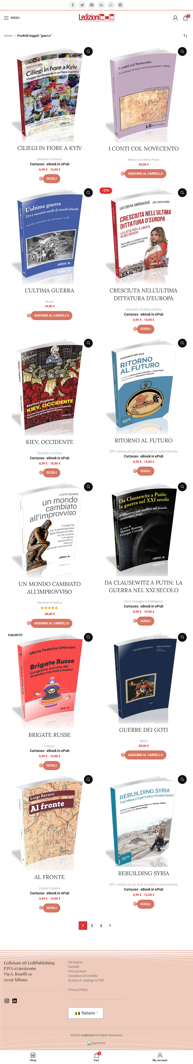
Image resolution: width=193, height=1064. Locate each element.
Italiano (88, 1013)
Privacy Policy (78, 990)
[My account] (175, 18)
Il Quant (49, 746)
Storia (49, 301)
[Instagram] (7, 1003)
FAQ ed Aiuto (77, 971)
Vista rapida (88, 51)
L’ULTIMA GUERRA (49, 290)
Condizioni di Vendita (83, 976)
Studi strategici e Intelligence (143, 601)
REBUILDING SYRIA (143, 873)
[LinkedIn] (15, 1003)
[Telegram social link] (120, 5)
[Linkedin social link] (101, 5)
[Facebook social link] (72, 5)
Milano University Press (143, 160)
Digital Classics (49, 888)
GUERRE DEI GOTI (143, 729)
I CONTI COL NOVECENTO (144, 148)
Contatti (73, 967)
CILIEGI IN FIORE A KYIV (49, 147)
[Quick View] (41, 178)
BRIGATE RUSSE (49, 734)
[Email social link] (91, 5)
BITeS (143, 741)
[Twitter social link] (82, 5)
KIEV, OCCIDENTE (49, 441)
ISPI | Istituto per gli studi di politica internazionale (143, 451)
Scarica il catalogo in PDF (86, 980)
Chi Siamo (75, 962)
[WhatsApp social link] (111, 5)
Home (8, 35)
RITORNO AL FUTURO (143, 440)
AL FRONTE (49, 877)
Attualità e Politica (49, 159)
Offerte (156, 309)
